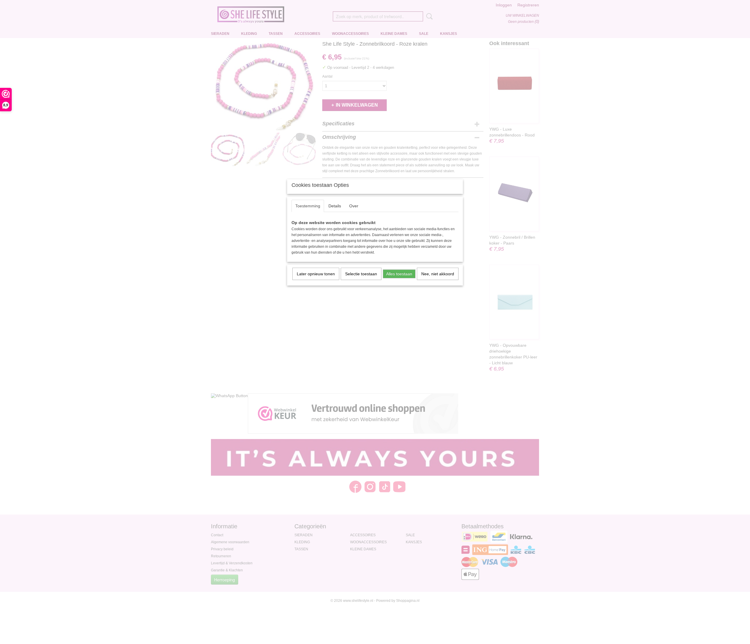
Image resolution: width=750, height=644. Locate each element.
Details (334, 206)
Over (353, 206)
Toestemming (307, 206)
